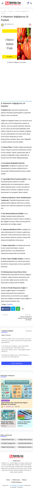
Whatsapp (18, 309)
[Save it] (30, 24)
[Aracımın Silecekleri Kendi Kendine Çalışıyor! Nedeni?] (25, 415)
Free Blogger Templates (16, 485)
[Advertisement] (16, 84)
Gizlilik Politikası (16, 482)
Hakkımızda (16, 480)
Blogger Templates (17, 487)
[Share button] (23, 309)
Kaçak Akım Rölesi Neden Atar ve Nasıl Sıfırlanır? (7, 422)
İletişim (24, 480)
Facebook (7, 308)
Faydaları (10, 11)
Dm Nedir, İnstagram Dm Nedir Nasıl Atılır (9, 443)
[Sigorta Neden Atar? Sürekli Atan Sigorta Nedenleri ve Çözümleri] (16, 389)
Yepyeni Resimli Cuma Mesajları (9, 439)
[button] (31, 3)
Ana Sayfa (4, 11)
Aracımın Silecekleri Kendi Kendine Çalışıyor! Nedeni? (24, 422)
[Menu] (2, 3)
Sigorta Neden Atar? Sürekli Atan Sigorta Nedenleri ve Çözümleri (14, 403)
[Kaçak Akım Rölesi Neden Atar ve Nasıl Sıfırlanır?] (8, 415)
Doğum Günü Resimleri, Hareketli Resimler (9, 447)
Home (8, 480)
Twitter (13, 309)
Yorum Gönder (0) (16, 363)
